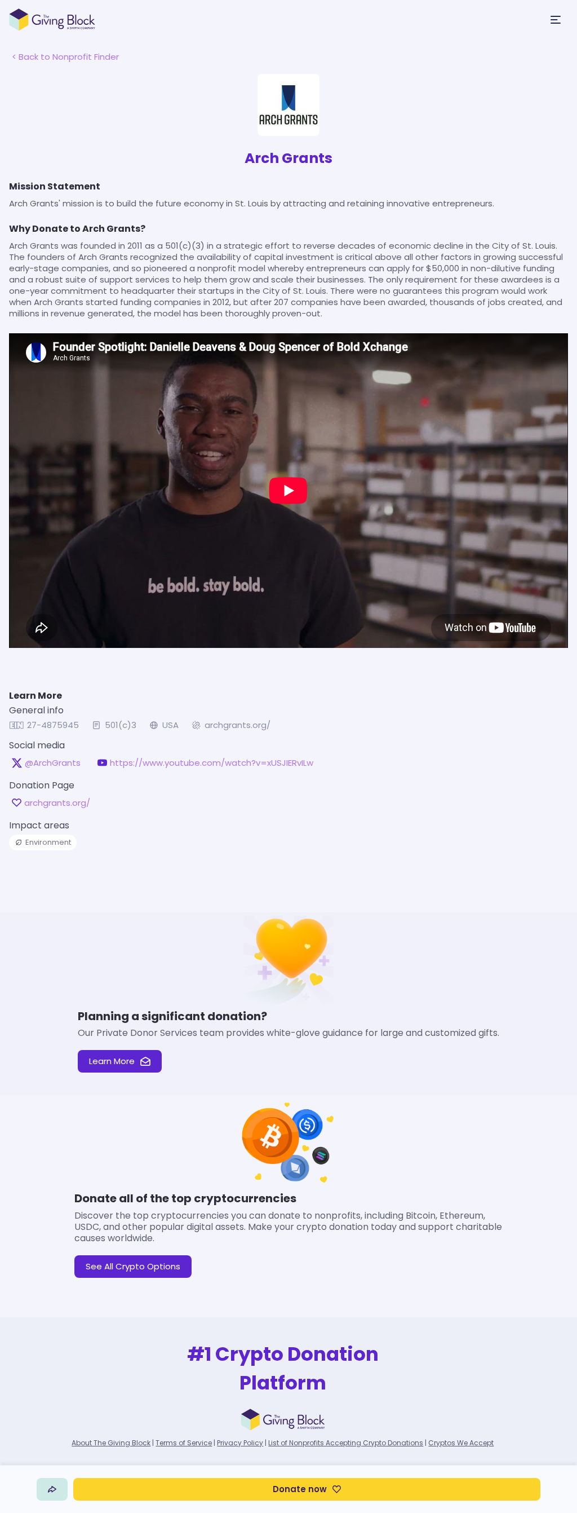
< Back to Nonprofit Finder (65, 57)
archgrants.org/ (237, 725)
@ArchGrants (53, 763)
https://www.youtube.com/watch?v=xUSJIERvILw (211, 763)
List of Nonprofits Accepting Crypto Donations (345, 1443)
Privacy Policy (240, 1443)
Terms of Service (184, 1443)
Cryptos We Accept (461, 1443)
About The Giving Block (111, 1443)
